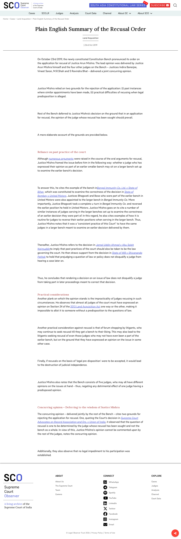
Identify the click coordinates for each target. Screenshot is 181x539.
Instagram (113, 519)
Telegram (113, 487)
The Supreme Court (63, 485)
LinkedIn (113, 503)
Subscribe (158, 5)
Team (57, 490)
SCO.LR (45, 13)
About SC (123, 13)
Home (5, 19)
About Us (59, 481)
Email (111, 524)
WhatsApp (114, 482)
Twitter (112, 508)
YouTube (112, 498)
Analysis (74, 13)
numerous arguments (61, 158)
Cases (32, 13)
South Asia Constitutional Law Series (117, 5)
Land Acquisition (24, 19)
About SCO (143, 13)
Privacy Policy (97, 533)
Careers (58, 494)
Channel (107, 13)
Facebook (113, 514)
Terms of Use (109, 533)
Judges (59, 13)
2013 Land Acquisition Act (85, 306)
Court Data (90, 13)
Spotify (112, 492)
